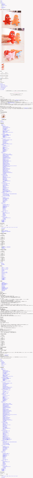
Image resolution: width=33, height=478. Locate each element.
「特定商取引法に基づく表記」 (11, 102)
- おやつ (2, 267)
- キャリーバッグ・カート (5, 272)
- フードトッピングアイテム (5, 269)
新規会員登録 (3, 362)
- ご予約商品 (3, 279)
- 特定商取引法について (4, 288)
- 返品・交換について (4, 284)
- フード (2, 268)
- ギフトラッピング (4, 277)
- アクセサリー (3, 273)
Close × (1, 359)
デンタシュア (3, 118)
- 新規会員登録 (3, 287)
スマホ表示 (3, 264)
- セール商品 (3, 278)
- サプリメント (3, 270)
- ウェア (2, 271)
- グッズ (2, 275)
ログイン (3, 363)
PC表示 (3, 263)
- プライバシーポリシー (4, 289)
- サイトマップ (3, 290)
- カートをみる (3, 286)
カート (2, 364)
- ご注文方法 (3, 282)
